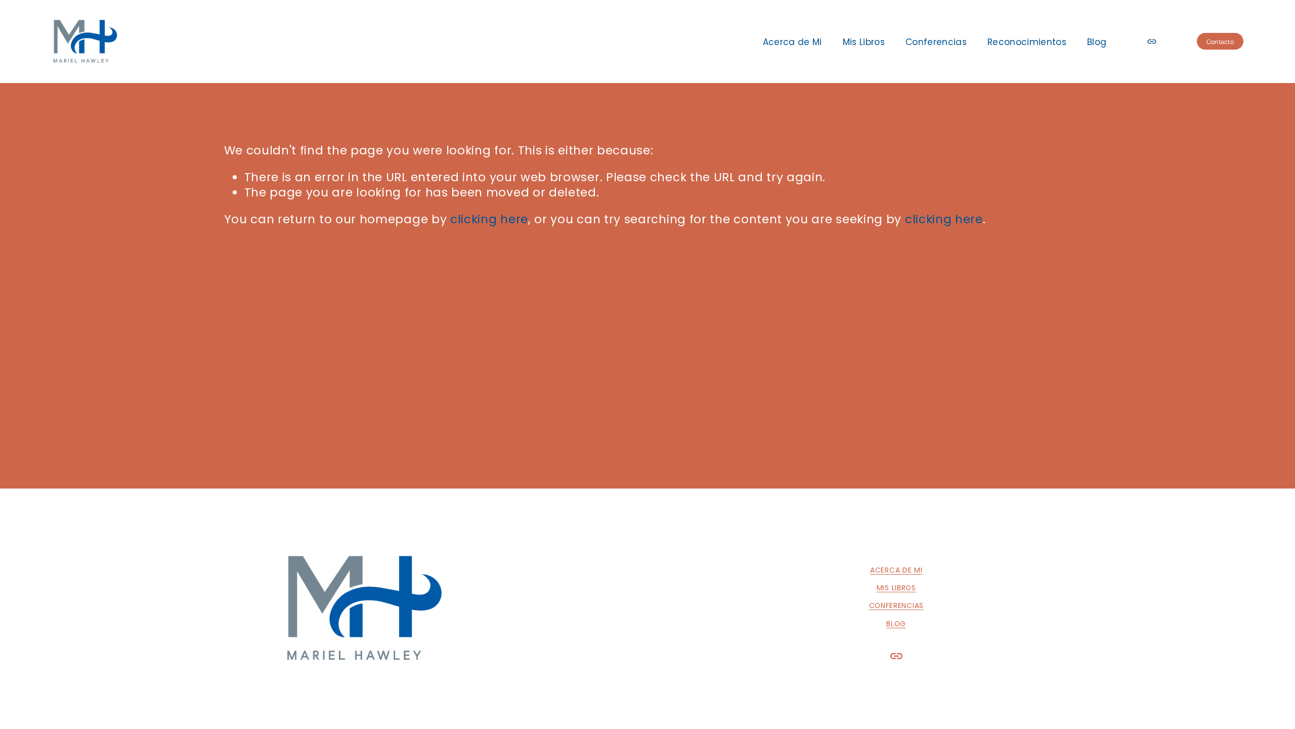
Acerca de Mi (792, 42)
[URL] (1152, 41)
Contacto (1220, 41)
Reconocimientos (1026, 42)
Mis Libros (864, 42)
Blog (1096, 42)
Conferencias (936, 42)
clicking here (489, 219)
